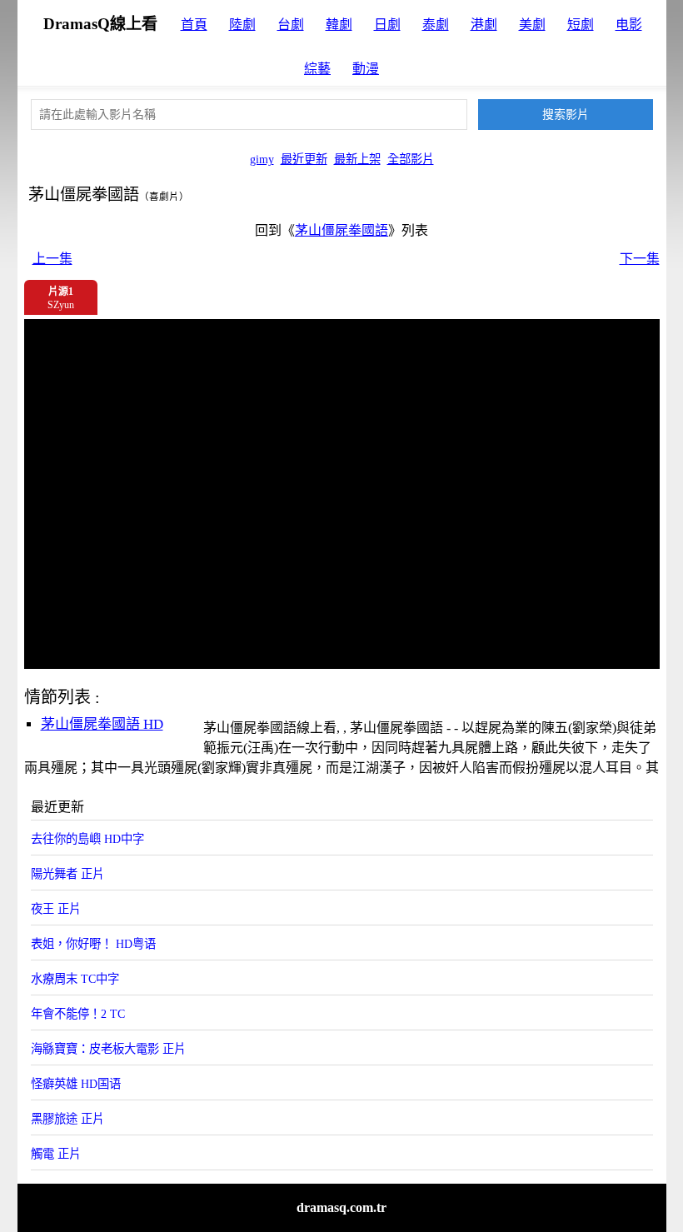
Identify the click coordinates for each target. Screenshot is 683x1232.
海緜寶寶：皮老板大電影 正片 (108, 1048)
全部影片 (410, 159)
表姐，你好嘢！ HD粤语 (93, 943)
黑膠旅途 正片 (67, 1118)
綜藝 (317, 69)
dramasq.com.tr (341, 1207)
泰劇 (435, 24)
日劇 (387, 24)
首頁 (194, 24)
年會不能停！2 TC (78, 1013)
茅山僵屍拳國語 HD (102, 724)
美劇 (532, 24)
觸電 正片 (56, 1153)
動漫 (365, 69)
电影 (629, 24)
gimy (262, 159)
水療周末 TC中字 (75, 978)
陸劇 (242, 24)
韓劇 (339, 24)
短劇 (580, 24)
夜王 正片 (56, 908)
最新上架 (357, 159)
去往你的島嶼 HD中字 (87, 838)
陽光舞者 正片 (67, 873)
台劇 (290, 24)
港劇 (484, 24)
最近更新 (304, 159)
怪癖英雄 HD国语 (76, 1083)
